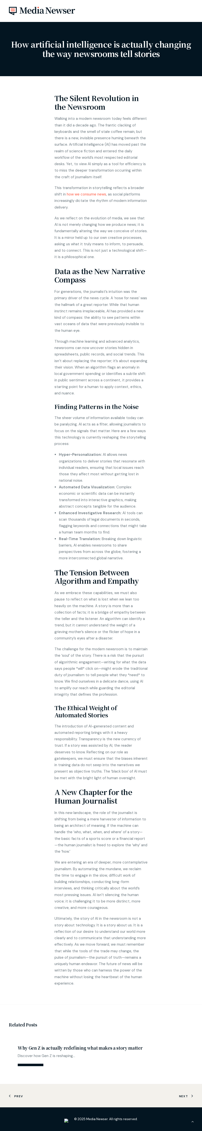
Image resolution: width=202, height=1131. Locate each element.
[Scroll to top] (193, 1121)
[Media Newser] (42, 11)
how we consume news (86, 194)
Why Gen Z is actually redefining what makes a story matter (80, 1048)
